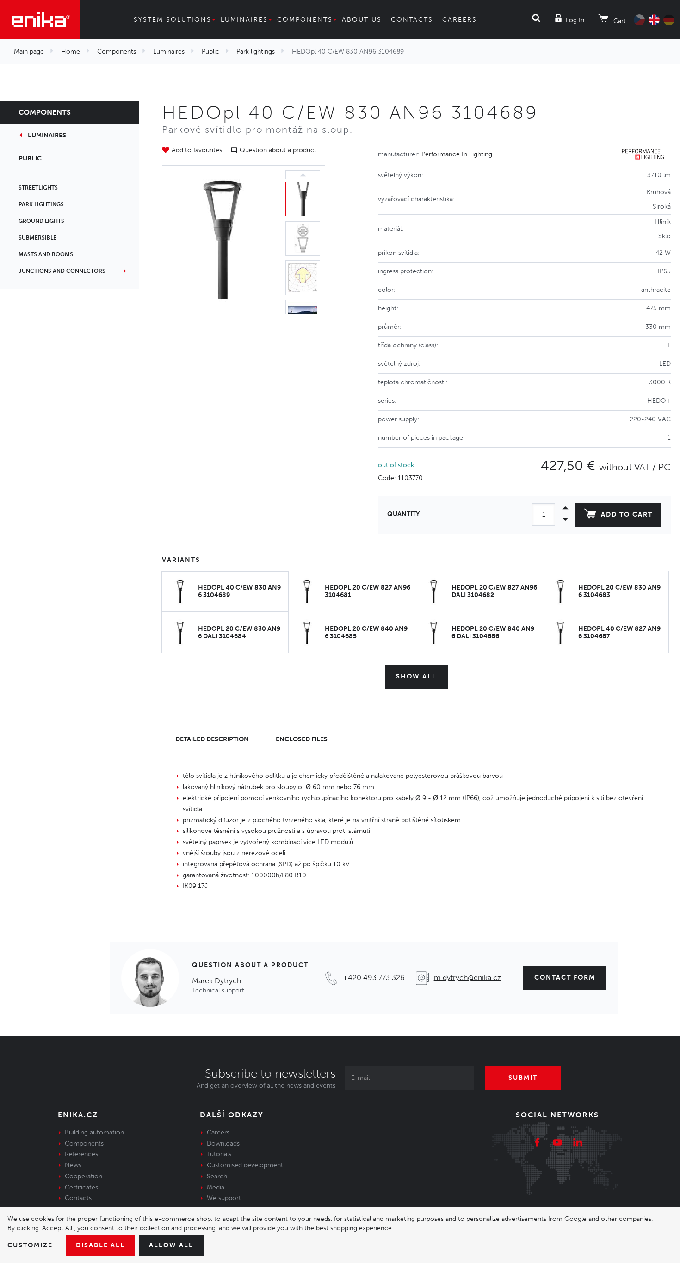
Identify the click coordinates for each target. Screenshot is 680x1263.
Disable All (100, 1245)
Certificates (81, 1187)
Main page (29, 51)
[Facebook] (537, 1143)
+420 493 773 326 (374, 977)
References (81, 1154)
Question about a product (278, 150)
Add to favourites (197, 150)
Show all (416, 676)
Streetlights (38, 188)
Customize (30, 1245)
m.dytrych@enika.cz (467, 977)
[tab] (212, 739)
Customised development (245, 1165)
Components (305, 20)
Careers (459, 20)
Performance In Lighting (456, 154)
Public (210, 51)
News (73, 1165)
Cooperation (83, 1176)
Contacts (412, 20)
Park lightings (255, 51)
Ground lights (41, 221)
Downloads (223, 1143)
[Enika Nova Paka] (40, 19)
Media (215, 1187)
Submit (523, 1078)
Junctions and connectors (62, 271)
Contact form (564, 977)
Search (217, 1176)
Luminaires (244, 20)
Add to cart (627, 514)
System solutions (172, 20)
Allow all (171, 1245)
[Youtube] (557, 1143)
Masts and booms (46, 254)
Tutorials (219, 1154)
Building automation (94, 1132)
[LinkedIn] (577, 1143)
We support (224, 1198)
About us (362, 20)
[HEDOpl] (222, 239)
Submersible (37, 237)
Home (70, 51)
